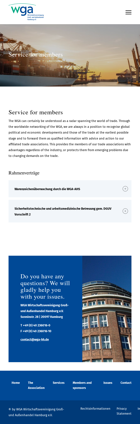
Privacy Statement (124, 411)
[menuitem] (127, 12)
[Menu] (127, 12)
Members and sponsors (82, 385)
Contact (126, 383)
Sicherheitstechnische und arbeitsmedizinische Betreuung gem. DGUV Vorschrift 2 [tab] (63, 211)
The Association (36, 385)
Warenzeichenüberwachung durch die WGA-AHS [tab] (47, 189)
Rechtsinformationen (95, 409)
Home (16, 383)
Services (59, 383)
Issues (107, 383)
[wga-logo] (26, 12)
